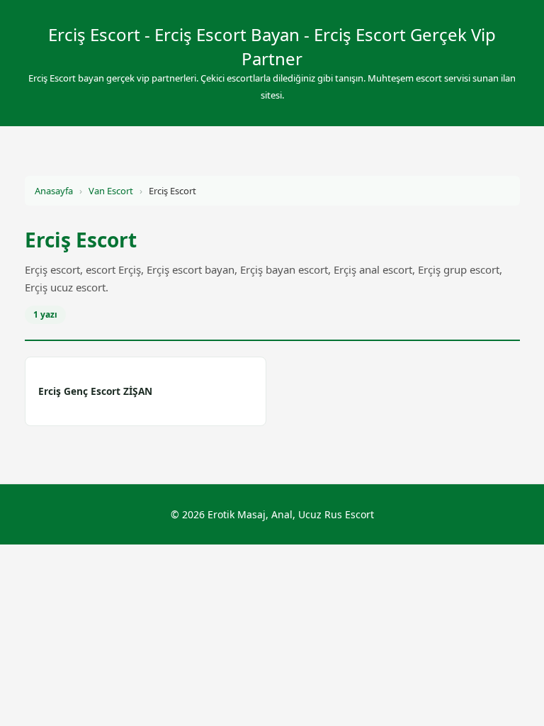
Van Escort (111, 190)
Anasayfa (54, 190)
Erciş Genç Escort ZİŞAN (95, 391)
